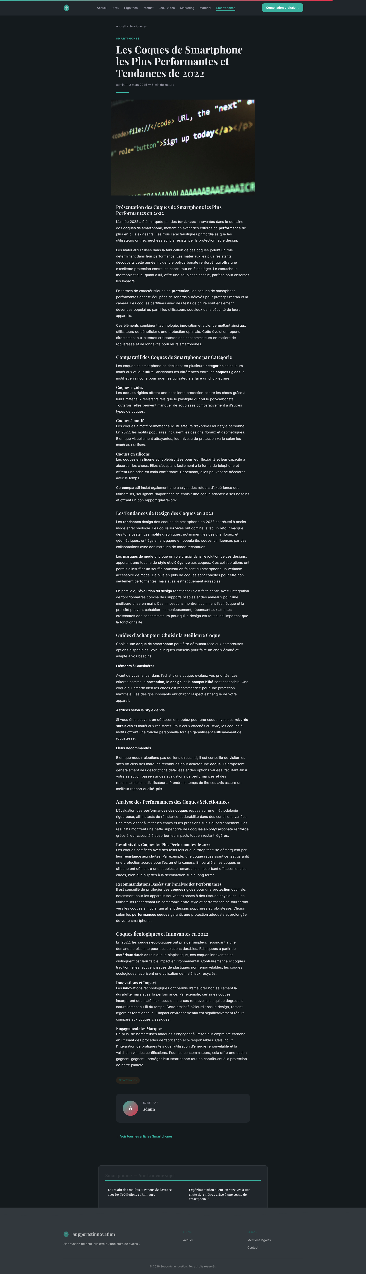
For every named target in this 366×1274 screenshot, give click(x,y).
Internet (148, 7)
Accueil (102, 7)
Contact (252, 1247)
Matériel (205, 7)
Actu (115, 7)
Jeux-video (167, 7)
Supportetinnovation (93, 1234)
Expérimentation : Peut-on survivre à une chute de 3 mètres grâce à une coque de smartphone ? (219, 1194)
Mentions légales (259, 1240)
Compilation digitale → (282, 7)
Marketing (187, 7)
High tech (131, 7)
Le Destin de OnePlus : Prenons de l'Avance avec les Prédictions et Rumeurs (140, 1192)
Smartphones (225, 7)
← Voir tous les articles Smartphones (144, 1136)
